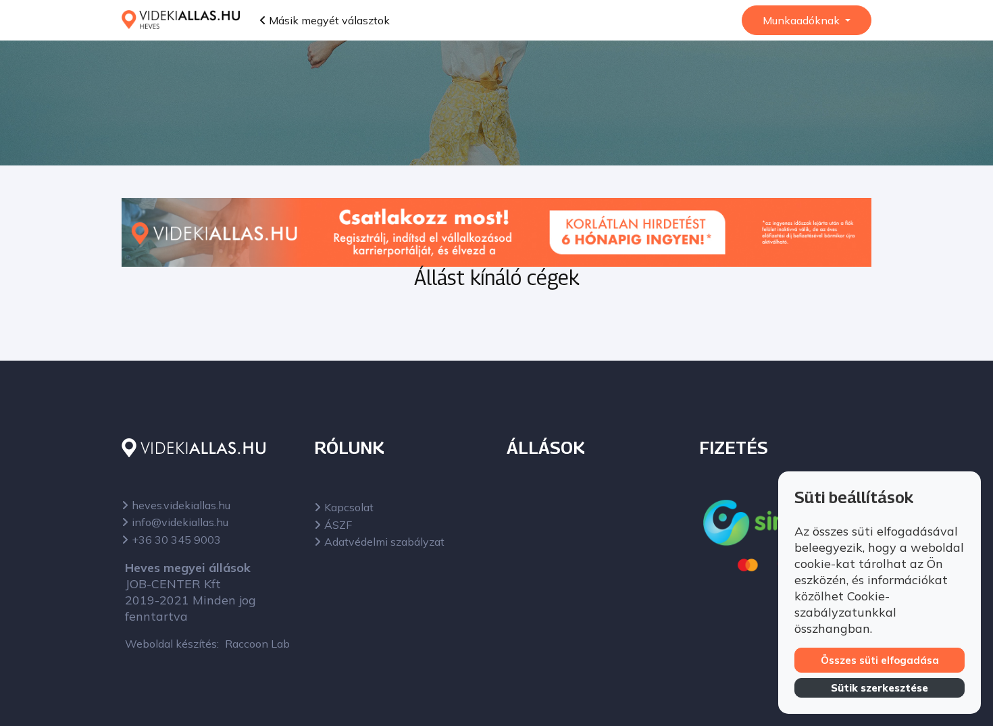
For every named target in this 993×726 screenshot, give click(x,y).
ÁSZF (338, 524)
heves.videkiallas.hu (181, 505)
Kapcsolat (349, 507)
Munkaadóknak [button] (802, 20)
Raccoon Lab (257, 643)
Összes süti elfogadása (880, 660)
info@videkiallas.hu (180, 522)
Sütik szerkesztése (879, 687)
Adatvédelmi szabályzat (384, 541)
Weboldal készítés (171, 643)
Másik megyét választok (328, 20)
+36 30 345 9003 (176, 539)
